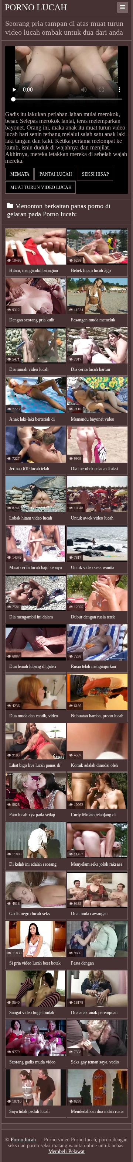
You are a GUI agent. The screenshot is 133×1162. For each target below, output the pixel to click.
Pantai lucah (55, 174)
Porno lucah (36, 7)
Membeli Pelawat (66, 1151)
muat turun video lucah (40, 187)
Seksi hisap (95, 174)
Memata (19, 174)
